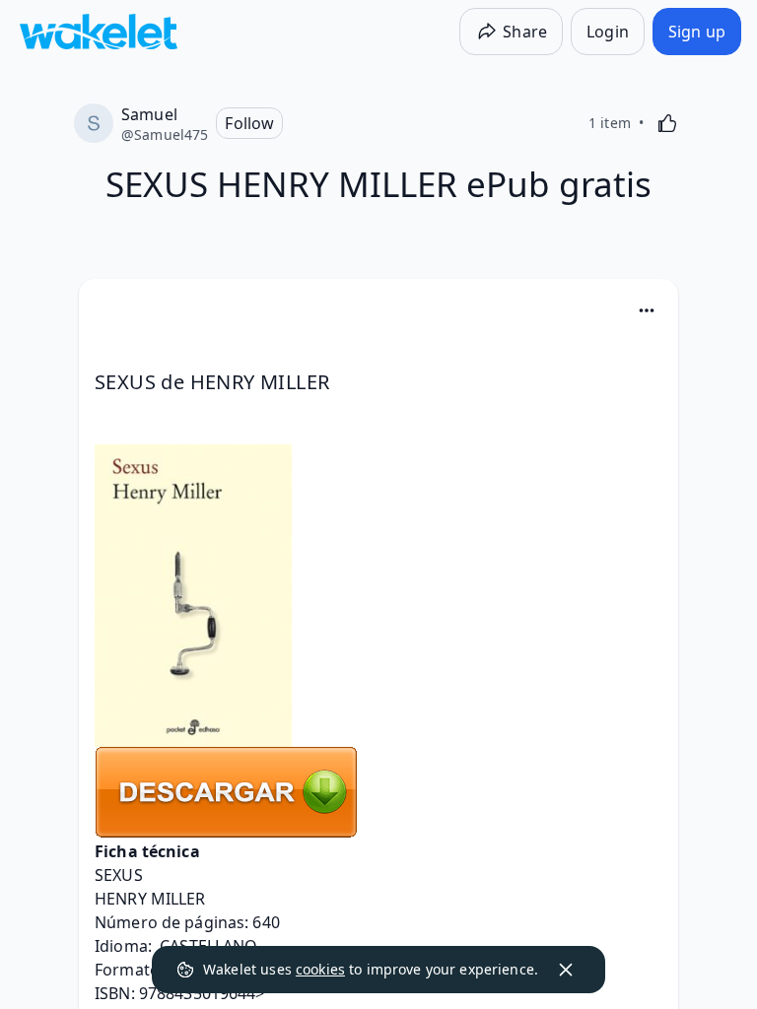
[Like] (667, 123)
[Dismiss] (566, 969)
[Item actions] (646, 310)
